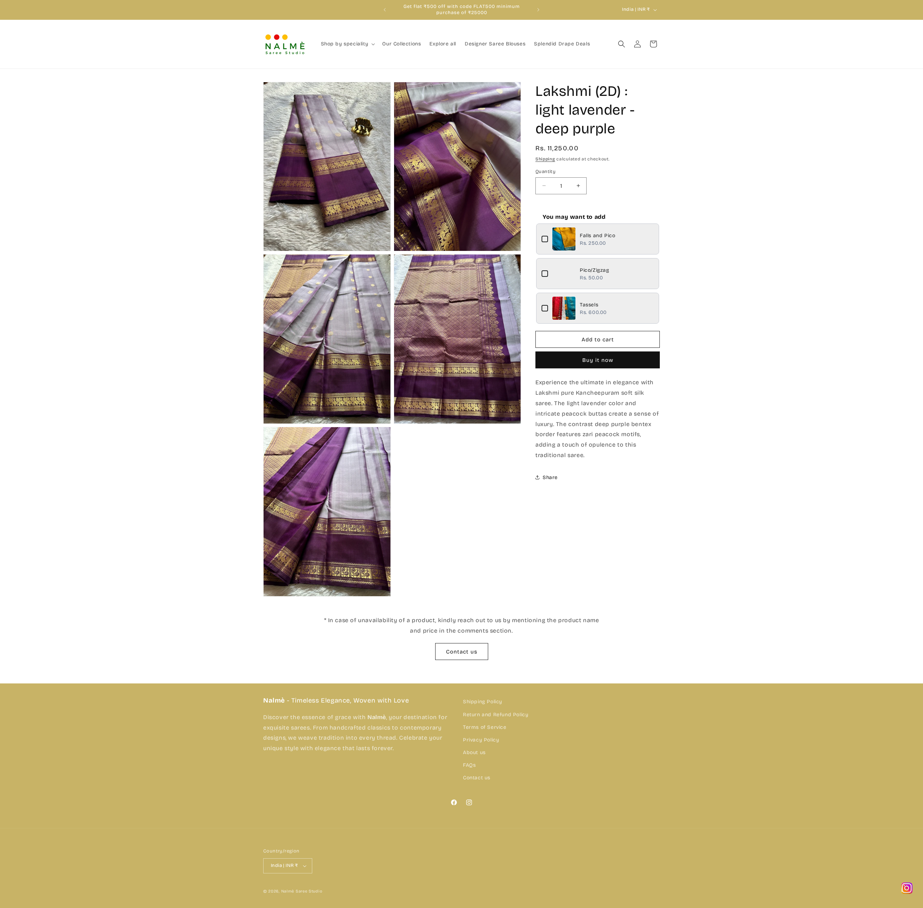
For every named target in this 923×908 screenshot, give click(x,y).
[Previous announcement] (385, 10)
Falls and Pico (597, 235)
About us (474, 752)
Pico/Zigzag (594, 270)
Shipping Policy (482, 702)
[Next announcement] (538, 10)
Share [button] (550, 477)
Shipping (545, 158)
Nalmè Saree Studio (302, 891)
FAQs (469, 765)
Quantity (545, 171)
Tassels (589, 304)
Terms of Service (485, 727)
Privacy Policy (481, 739)
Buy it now (597, 360)
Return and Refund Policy (495, 714)
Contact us (461, 651)
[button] (347, 44)
